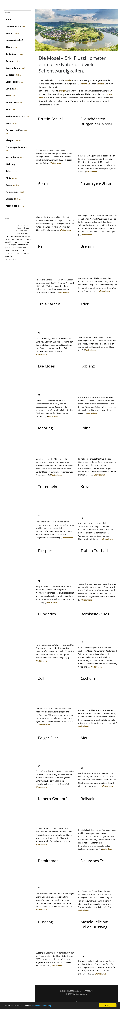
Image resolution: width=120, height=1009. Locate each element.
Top (75, 1001)
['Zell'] (55, 703)
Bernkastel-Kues (16, 132)
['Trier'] (98, 332)
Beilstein (13, 74)
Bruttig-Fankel (16, 68)
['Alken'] (55, 211)
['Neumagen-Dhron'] (98, 210)
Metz (11, 178)
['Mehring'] (55, 453)
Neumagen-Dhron (17, 149)
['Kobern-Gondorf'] (55, 823)
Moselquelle (15, 205)
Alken (11, 47)
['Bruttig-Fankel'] (55, 144)
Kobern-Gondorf (17, 40)
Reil (10, 109)
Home (9, 19)
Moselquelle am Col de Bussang (94, 924)
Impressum (88, 991)
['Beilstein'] (98, 824)
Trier (11, 171)
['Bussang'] (55, 947)
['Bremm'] (98, 273)
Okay (107, 1005)
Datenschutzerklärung (41, 1005)
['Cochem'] (98, 705)
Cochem (13, 61)
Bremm (12, 88)
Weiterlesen (56, 163)
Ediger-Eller (14, 81)
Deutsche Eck (84, 83)
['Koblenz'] (98, 392)
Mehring (13, 164)
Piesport (13, 140)
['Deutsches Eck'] (98, 885)
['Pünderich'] (55, 639)
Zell (10, 95)
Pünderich (14, 102)
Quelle (68, 80)
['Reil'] (55, 274)
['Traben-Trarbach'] (98, 578)
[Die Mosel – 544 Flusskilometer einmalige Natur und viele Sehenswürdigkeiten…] (76, 50)
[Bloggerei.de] (9, 284)
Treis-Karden (15, 54)
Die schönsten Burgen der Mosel (96, 121)
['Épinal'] (98, 453)
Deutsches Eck (15, 26)
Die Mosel (46, 366)
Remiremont (16, 191)
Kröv (11, 123)
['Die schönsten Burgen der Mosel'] (98, 150)
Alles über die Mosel (79, 994)
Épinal (12, 185)
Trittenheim (15, 157)
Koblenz (12, 33)
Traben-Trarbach (17, 116)
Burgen (62, 90)
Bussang (13, 198)
